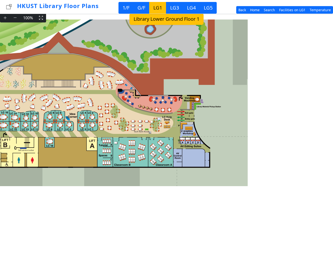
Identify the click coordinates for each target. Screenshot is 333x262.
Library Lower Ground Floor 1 (166, 19)
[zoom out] (15, 17)
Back (242, 10)
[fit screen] (41, 17)
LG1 (157, 7)
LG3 (174, 7)
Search (269, 10)
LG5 (208, 7)
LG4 (191, 7)
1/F (126, 7)
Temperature (320, 10)
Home (255, 10)
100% (28, 17)
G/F (141, 7)
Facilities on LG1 (292, 10)
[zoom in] (5, 17)
